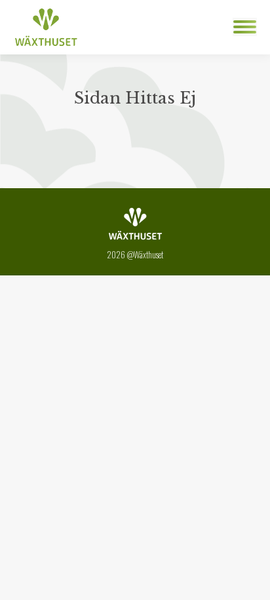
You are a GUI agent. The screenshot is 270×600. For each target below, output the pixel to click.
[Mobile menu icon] (245, 27)
